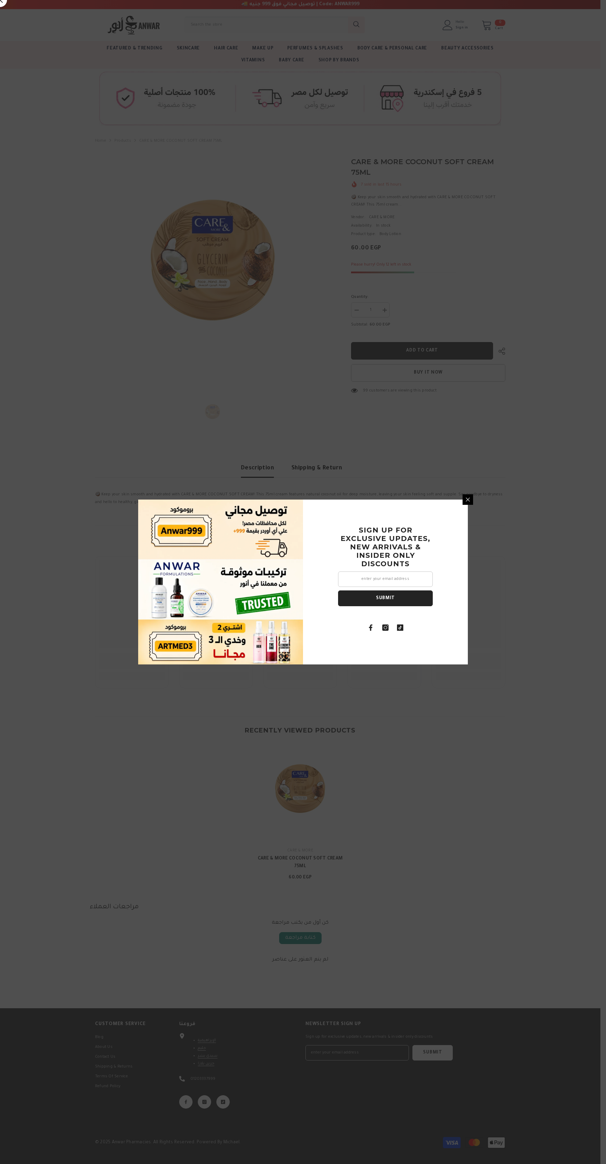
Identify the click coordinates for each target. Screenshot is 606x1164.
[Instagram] (385, 627)
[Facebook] (370, 627)
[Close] (468, 499)
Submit (385, 598)
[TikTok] (400, 627)
